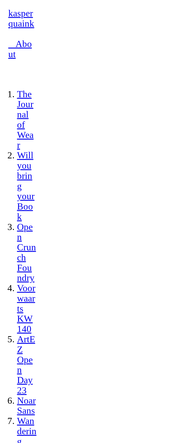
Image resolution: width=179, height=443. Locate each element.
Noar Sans (26, 405)
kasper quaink (21, 18)
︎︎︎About (20, 49)
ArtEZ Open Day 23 (26, 364)
